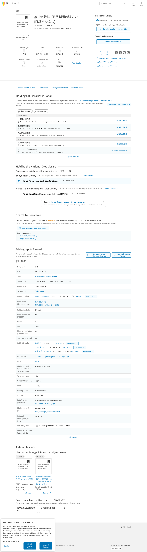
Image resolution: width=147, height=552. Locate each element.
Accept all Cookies (46, 546)
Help (133, 5)
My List (100, 54)
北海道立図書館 (122, 120)
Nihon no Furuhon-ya (27, 236)
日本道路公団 (39, 347)
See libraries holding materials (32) (113, 29)
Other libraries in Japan (27, 87)
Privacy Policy (60, 545)
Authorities (90, 296)
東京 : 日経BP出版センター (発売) (47, 305)
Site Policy (70, 545)
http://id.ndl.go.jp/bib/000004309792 (48, 411)
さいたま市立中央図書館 (119, 151)
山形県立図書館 (122, 134)
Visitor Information (86, 175)
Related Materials (77, 87)
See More (27, 493)
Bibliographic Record (60, 87)
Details (6, 546)
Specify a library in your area (118, 104)
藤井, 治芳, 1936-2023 (43, 351)
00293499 (66, 347)
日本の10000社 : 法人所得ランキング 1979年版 (24, 479)
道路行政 (38, 343)
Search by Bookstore (113, 41)
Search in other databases (108, 66)
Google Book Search (27, 238)
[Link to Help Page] (23, 38)
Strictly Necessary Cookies (29, 546)
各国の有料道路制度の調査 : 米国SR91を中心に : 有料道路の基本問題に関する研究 (44, 480)
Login (141, 5)
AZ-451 (37, 361)
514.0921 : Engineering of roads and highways (52, 356)
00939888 (74, 351)
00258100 (77, 296)
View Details (76, 63)
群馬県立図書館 (122, 144)
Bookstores (44, 87)
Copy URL (108, 54)
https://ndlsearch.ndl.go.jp (45, 403)
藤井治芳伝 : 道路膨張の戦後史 (46, 276)
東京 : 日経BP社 (40, 302)
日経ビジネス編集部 (42, 296)
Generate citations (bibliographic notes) (112, 58)
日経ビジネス (39, 291)
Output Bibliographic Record (108, 62)
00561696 (59, 343)
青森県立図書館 (122, 127)
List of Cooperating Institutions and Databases (94, 101)
